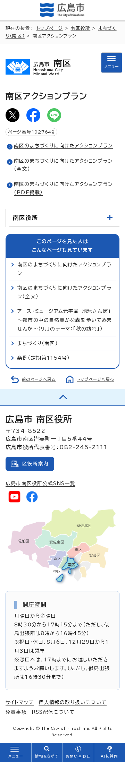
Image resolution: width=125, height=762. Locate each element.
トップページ (49, 28)
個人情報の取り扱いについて (73, 702)
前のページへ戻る (39, 379)
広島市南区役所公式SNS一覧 (40, 483)
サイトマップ (20, 702)
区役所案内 (35, 463)
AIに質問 (109, 756)
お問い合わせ (78, 756)
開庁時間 (35, 604)
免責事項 (16, 712)
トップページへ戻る (95, 379)
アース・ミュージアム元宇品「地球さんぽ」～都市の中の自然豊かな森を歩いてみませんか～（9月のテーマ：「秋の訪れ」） (64, 320)
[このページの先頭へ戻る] (62, 397)
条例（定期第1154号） (43, 358)
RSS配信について (53, 712)
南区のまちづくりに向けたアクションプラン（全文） (64, 292)
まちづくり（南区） (37, 343)
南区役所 (80, 28)
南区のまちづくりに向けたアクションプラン (63, 145)
